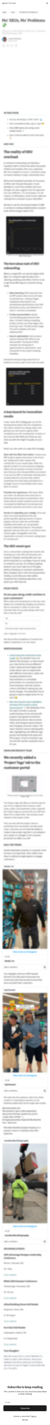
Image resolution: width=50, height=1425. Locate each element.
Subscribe (25, 1408)
